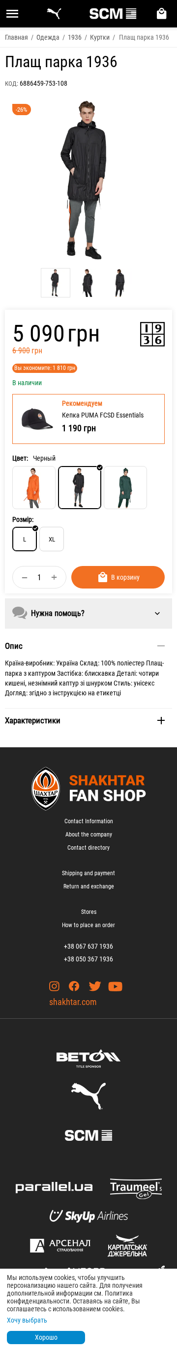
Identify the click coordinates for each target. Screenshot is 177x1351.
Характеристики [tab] (32, 720)
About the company (88, 834)
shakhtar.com (73, 1002)
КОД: (11, 83)
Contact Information (88, 821)
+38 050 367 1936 (88, 959)
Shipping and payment (88, 873)
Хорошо (46, 1337)
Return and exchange (88, 886)
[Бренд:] (152, 334)
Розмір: (22, 519)
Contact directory (88, 847)
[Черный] (79, 487)
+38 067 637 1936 (88, 946)
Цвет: (20, 458)
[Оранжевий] (34, 487)
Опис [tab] (14, 646)
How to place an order (88, 925)
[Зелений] (125, 487)
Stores (88, 912)
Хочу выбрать (27, 1320)
